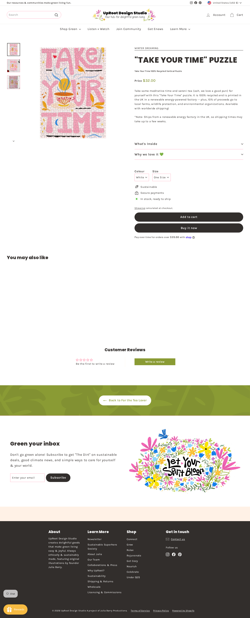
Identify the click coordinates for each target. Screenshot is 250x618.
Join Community (128, 29)
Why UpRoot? (96, 570)
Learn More (179, 29)
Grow (130, 544)
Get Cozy (132, 560)
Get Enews (155, 29)
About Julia (95, 554)
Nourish (132, 566)
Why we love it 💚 (149, 154)
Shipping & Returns (100, 581)
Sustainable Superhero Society (102, 546)
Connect (132, 539)
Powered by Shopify (183, 610)
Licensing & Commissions (104, 592)
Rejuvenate (134, 555)
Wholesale (94, 586)
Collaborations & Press (102, 565)
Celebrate (133, 571)
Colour (140, 171)
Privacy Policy (161, 610)
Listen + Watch (99, 29)
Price (139, 80)
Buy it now (189, 228)
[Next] (13, 140)
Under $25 (133, 577)
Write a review (155, 361)
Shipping (140, 208)
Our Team (94, 559)
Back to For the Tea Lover (127, 400)
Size (155, 171)
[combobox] (34, 15)
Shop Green (69, 29)
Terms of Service (140, 610)
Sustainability (97, 575)
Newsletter (95, 539)
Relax (130, 550)
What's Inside (146, 144)
